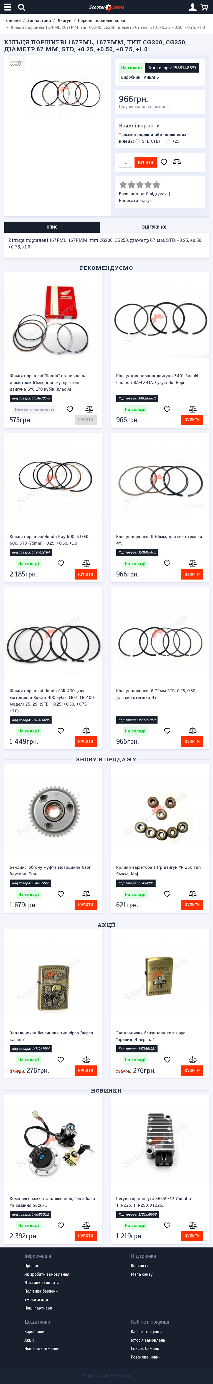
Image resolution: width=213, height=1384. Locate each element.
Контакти (140, 1266)
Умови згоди (36, 1300)
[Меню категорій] (8, 7)
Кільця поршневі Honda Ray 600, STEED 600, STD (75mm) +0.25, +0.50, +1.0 (49, 540)
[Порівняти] (176, 162)
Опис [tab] (52, 227)
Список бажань (145, 1349)
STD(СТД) (151, 141)
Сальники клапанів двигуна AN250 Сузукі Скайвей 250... (157, 871)
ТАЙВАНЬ (150, 77)
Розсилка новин (146, 1357)
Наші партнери (38, 1308)
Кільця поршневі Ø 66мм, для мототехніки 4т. (159, 540)
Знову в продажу (106, 759)
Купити (145, 162)
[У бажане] (164, 162)
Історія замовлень (148, 1340)
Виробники (34, 1332)
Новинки (106, 1090)
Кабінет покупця (146, 1332)
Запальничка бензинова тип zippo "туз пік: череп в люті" (159, 1036)
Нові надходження (41, 1349)
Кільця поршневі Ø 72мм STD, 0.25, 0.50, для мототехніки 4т (156, 694)
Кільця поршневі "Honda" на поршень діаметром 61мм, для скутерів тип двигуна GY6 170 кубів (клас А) (47, 382)
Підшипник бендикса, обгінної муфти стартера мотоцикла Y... (47, 1202)
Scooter (106, 7)
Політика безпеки (41, 1291)
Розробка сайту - (106, 1375)
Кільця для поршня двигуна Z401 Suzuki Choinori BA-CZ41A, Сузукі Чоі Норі (157, 379)
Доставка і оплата (41, 1283)
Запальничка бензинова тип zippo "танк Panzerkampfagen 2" (50, 1036)
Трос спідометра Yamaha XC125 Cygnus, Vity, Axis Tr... (49, 871)
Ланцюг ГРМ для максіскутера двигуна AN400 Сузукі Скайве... (155, 1202)
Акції (106, 925)
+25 (175, 141)
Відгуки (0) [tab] (154, 227)
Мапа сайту (142, 1274)
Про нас (31, 1266)
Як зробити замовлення (46, 1274)
